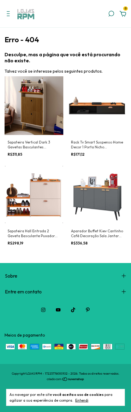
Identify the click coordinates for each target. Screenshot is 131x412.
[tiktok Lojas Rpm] (73, 309)
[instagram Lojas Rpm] (43, 309)
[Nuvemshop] (66, 380)
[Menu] (9, 14)
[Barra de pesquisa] (111, 14)
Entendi (81, 400)
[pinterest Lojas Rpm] (87, 309)
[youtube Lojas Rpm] (58, 309)
